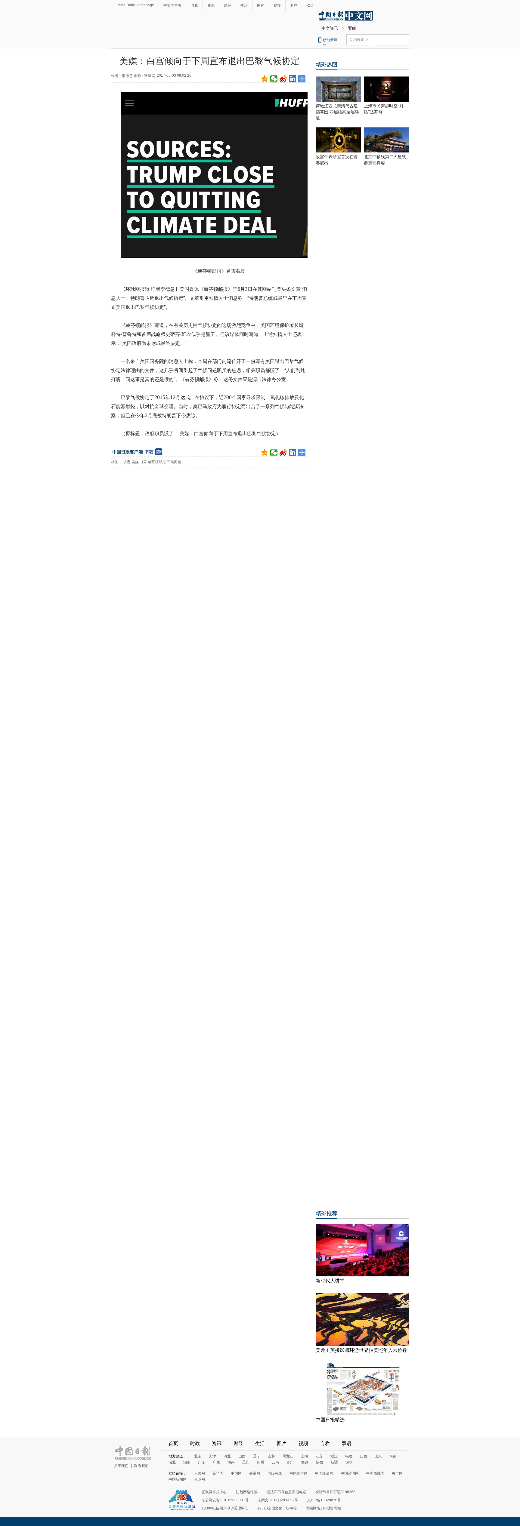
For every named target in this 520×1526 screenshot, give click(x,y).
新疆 (334, 1462)
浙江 (334, 1456)
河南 (393, 1456)
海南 (231, 1462)
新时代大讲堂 (330, 1280)
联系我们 (141, 1466)
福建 (348, 1456)
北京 (197, 1456)
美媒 (135, 462)
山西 (242, 1456)
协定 (127, 462)
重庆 (245, 1462)
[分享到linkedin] (292, 78)
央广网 (397, 1473)
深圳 (349, 1462)
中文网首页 (172, 5)
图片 (260, 5)
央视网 (254, 1473)
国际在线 (275, 1473)
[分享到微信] (274, 78)
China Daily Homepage (135, 5)
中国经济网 (324, 1473)
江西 (363, 1456)
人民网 (199, 1473)
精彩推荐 (326, 1214)
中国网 (236, 1473)
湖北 (172, 1462)
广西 (216, 1462)
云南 (275, 1462)
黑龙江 (288, 1456)
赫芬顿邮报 (157, 462)
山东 (378, 1456)
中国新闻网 (178, 1479)
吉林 (271, 1456)
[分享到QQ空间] (264, 78)
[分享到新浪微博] (283, 78)
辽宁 (256, 1456)
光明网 (199, 1479)
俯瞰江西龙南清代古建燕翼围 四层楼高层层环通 (337, 112)
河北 (227, 1456)
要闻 (352, 28)
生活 (244, 5)
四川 (260, 1462)
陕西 (319, 1462)
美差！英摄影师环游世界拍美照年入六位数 (361, 1350)
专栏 (293, 5)
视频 (277, 5)
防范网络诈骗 (247, 1492)
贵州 (290, 1462)
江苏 (319, 1456)
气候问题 (174, 462)
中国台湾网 (350, 1473)
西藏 (304, 1462)
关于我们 (121, 1466)
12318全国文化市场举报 (277, 1508)
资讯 (211, 5)
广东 (201, 1462)
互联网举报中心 (214, 1492)
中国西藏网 (375, 1473)
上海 (304, 1456)
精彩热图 (326, 65)
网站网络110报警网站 (323, 1508)
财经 (227, 5)
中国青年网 (298, 1473)
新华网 (217, 1473)
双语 (310, 5)
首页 (173, 1443)
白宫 (143, 462)
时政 (194, 5)
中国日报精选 (330, 1419)
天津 (212, 1456)
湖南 (186, 1462)
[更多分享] (302, 78)
